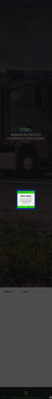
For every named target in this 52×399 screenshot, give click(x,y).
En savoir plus (26, 203)
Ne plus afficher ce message (30, 206)
